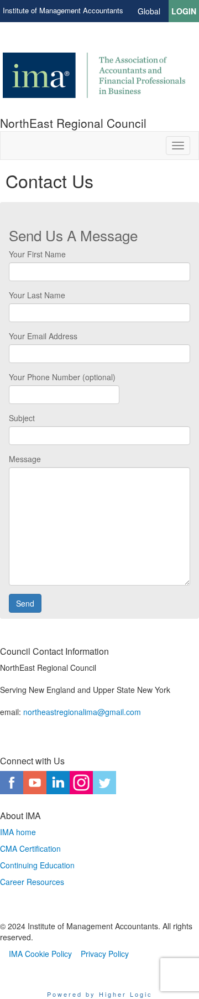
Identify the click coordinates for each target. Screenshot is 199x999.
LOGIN (183, 11)
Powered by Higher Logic (100, 994)
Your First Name (37, 254)
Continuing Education (37, 865)
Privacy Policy (105, 953)
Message (25, 458)
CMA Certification (30, 848)
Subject (22, 417)
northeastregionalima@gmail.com (82, 711)
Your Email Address (43, 335)
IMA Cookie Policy (40, 953)
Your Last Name (37, 295)
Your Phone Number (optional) (62, 376)
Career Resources (32, 881)
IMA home (18, 831)
